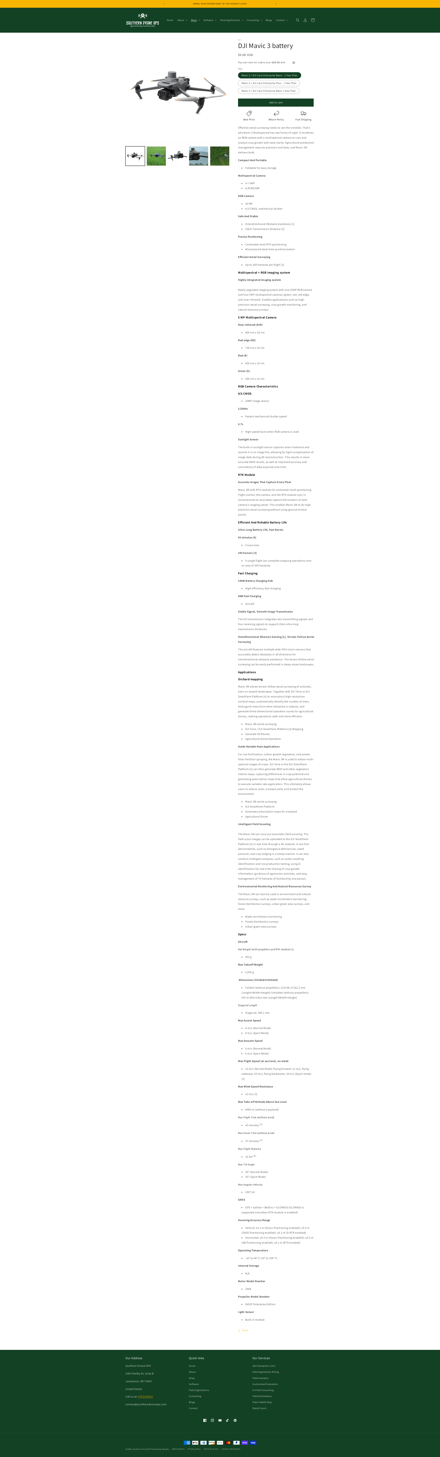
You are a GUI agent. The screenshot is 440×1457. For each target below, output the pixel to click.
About (192, 1371)
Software (194, 1384)
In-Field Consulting (263, 1390)
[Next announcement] (276, 4)
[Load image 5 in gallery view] (219, 156)
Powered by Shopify (160, 1449)
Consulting (195, 1396)
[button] (182, 20)
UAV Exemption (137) (263, 1365)
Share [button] (245, 1330)
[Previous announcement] (164, 4)
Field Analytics (260, 1378)
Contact (193, 1408)
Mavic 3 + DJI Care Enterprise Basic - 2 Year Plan (270, 75)
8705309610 (145, 1396)
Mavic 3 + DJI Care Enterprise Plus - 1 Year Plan (269, 83)
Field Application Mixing (265, 1371)
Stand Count (259, 1408)
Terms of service (211, 1449)
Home (192, 1365)
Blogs (192, 1402)
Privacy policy (194, 1449)
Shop (192, 1378)
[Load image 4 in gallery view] (198, 156)
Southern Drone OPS (142, 1449)
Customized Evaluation (265, 1384)
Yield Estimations (262, 1396)
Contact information (231, 1449)
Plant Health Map (262, 1402)
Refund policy (178, 1449)
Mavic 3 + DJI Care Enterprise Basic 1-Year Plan (269, 90)
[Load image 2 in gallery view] (156, 156)
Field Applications (199, 1390)
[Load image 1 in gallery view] (135, 156)
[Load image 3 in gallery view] (177, 156)
